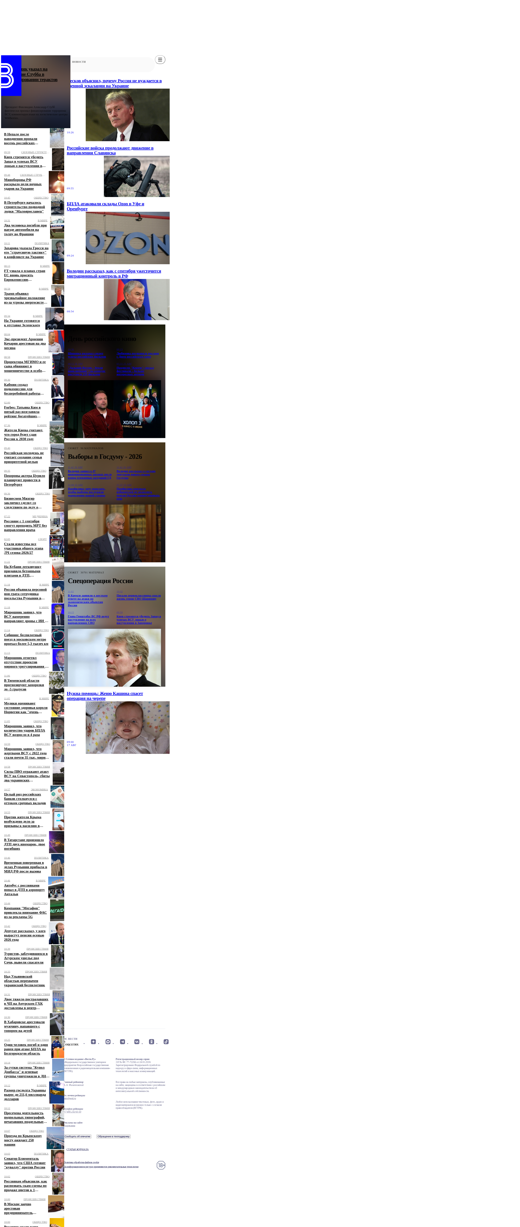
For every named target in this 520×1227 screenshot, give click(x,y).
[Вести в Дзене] (93, 1042)
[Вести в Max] (108, 1042)
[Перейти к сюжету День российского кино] (114, 409)
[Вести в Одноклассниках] (151, 1042)
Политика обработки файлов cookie (81, 1162)
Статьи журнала (77, 1149)
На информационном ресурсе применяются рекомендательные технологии (101, 1166)
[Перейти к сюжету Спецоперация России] (114, 658)
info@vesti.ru (70, 1098)
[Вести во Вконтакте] (137, 1042)
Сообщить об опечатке (77, 1136)
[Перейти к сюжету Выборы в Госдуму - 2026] (114, 533)
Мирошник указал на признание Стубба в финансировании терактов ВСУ (31, 76)
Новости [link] (79, 61)
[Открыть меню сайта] (160, 59)
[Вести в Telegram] (122, 1042)
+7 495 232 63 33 (72, 1111)
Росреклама (69, 1125)
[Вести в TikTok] (166, 1042)
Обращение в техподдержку (114, 1136)
